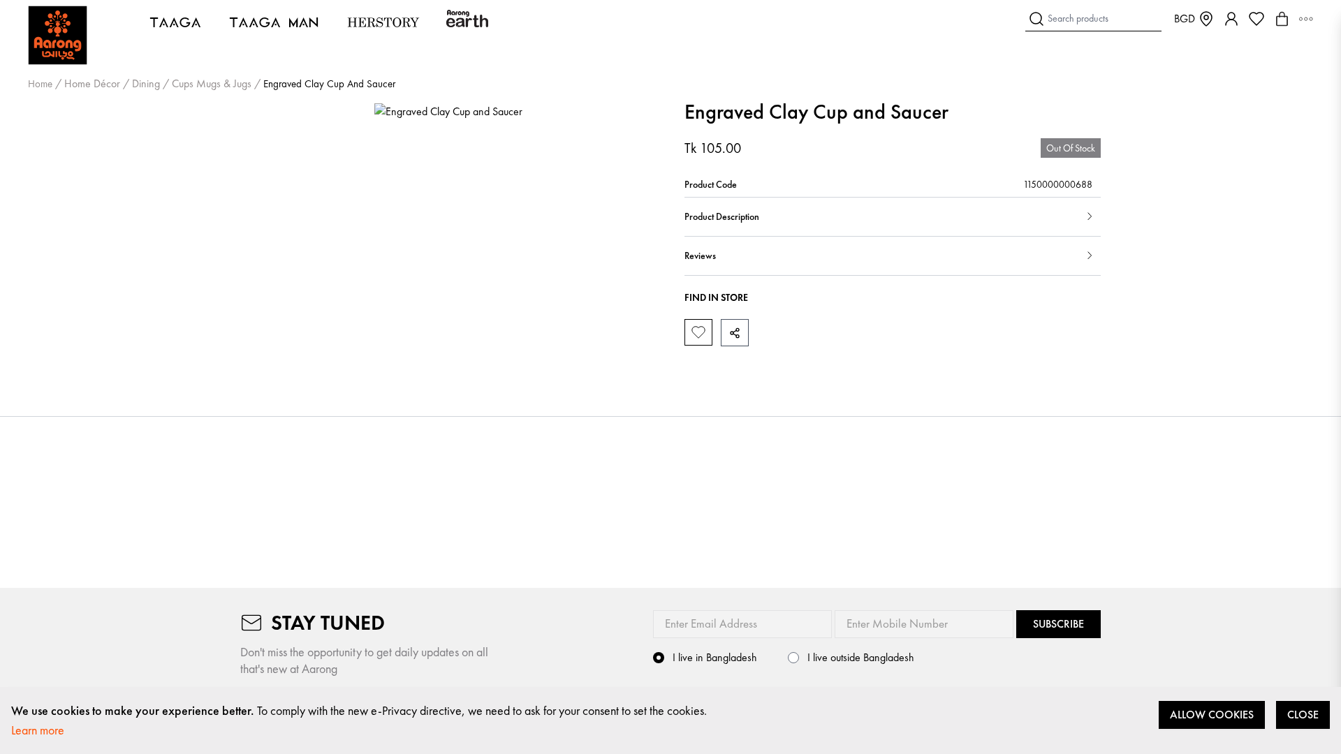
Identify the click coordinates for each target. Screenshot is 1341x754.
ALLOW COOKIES (1212, 714)
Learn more (37, 730)
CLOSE (1303, 714)
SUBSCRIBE (1058, 623)
